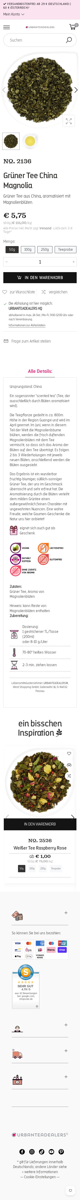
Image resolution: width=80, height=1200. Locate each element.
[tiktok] (40, 1151)
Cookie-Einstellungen (40, 1177)
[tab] (40, 371)
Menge (9, 241)
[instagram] (31, 1151)
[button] (75, 90)
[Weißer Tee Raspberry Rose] (40, 782)
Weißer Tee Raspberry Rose (40, 848)
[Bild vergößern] (68, 120)
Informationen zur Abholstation (27, 325)
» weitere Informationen (40, 1172)
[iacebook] (21, 1151)
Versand (45, 228)
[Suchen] (69, 40)
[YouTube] (50, 1151)
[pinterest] (59, 1151)
